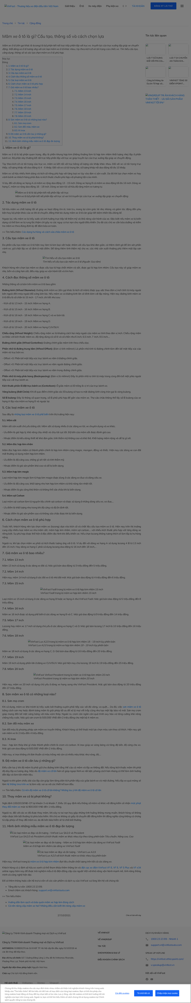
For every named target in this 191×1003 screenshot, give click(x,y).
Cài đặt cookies (122, 993)
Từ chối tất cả (143, 993)
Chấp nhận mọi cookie (167, 993)
